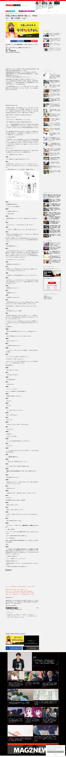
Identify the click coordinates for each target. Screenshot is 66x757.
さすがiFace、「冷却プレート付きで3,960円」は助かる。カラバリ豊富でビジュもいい (54, 171)
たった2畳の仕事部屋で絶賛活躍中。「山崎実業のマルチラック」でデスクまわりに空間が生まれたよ (54, 158)
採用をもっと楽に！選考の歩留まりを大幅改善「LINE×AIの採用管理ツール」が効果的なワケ (55, 34)
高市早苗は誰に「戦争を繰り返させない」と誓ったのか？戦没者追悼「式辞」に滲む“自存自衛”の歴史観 (51, 7)
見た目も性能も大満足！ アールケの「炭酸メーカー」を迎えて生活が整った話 (54, 110)
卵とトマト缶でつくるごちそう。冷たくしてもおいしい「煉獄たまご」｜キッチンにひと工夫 (54, 119)
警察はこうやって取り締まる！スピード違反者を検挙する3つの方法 (20, 594)
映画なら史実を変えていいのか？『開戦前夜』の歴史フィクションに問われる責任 (55, 235)
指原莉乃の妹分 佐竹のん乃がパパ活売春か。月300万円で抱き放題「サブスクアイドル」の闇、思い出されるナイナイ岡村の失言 (38, 7)
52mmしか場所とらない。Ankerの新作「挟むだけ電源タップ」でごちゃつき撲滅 (54, 134)
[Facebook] (22, 5)
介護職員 (8, 633)
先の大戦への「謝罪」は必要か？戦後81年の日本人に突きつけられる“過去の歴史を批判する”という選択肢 (55, 195)
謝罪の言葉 (17, 633)
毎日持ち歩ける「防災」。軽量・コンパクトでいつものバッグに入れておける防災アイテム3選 (54, 154)
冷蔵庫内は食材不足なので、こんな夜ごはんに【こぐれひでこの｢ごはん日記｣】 (54, 167)
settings (55, 754)
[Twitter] (24, 5)
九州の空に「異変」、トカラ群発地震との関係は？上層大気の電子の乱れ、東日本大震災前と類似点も (55, 248)
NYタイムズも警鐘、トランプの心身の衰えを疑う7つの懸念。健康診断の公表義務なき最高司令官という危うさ (55, 231)
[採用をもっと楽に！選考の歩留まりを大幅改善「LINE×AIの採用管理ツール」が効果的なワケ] (46, 36)
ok (55, 751)
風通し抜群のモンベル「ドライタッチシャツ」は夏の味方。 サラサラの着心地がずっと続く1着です (54, 115)
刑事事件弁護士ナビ (19, 20)
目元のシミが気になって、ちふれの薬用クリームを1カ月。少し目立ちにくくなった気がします (54, 86)
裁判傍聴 (12, 633)
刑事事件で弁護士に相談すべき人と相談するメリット (17, 589)
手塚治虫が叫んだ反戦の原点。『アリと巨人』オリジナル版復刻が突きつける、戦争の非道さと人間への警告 (32, 720)
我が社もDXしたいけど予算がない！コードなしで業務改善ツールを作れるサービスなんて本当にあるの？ (54, 90)
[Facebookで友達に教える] (14, 646)
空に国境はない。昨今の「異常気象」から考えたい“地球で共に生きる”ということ (33, 683)
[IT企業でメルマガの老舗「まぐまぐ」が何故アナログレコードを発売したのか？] (46, 46)
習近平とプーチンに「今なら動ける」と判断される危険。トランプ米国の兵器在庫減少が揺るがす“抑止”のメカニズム (16, 720)
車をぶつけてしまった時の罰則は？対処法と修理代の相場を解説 (19, 591)
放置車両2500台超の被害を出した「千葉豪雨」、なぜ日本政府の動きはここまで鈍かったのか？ (45, 6)
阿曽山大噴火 (23, 633)
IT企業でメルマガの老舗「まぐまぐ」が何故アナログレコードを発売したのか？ (55, 44)
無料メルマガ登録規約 (47, 278)
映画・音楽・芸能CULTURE (56, 5)
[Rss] (25, 5)
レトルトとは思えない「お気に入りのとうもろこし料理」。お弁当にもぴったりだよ (54, 95)
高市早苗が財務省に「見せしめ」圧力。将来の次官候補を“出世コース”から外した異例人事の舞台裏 (54, 222)
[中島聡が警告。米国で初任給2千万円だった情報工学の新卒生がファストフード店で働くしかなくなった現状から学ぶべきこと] (46, 41)
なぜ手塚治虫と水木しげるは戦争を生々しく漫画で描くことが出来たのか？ (20, 614)
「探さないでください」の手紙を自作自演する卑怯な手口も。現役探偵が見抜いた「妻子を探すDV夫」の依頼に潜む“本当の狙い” (20, 739)
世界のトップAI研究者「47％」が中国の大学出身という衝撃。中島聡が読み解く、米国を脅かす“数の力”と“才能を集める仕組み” (16, 684)
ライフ (8, 20)
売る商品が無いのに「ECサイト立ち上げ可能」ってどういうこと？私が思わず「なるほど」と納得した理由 (55, 49)
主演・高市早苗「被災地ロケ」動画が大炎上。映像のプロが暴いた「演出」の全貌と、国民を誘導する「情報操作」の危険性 (50, 720)
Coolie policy (54, 749)
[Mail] (27, 5)
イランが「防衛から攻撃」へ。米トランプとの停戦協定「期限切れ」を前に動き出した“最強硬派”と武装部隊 (55, 204)
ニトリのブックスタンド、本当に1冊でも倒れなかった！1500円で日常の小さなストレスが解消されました (54, 149)
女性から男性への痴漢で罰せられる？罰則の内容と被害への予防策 (20, 592)
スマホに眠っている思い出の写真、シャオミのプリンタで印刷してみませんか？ (54, 129)
